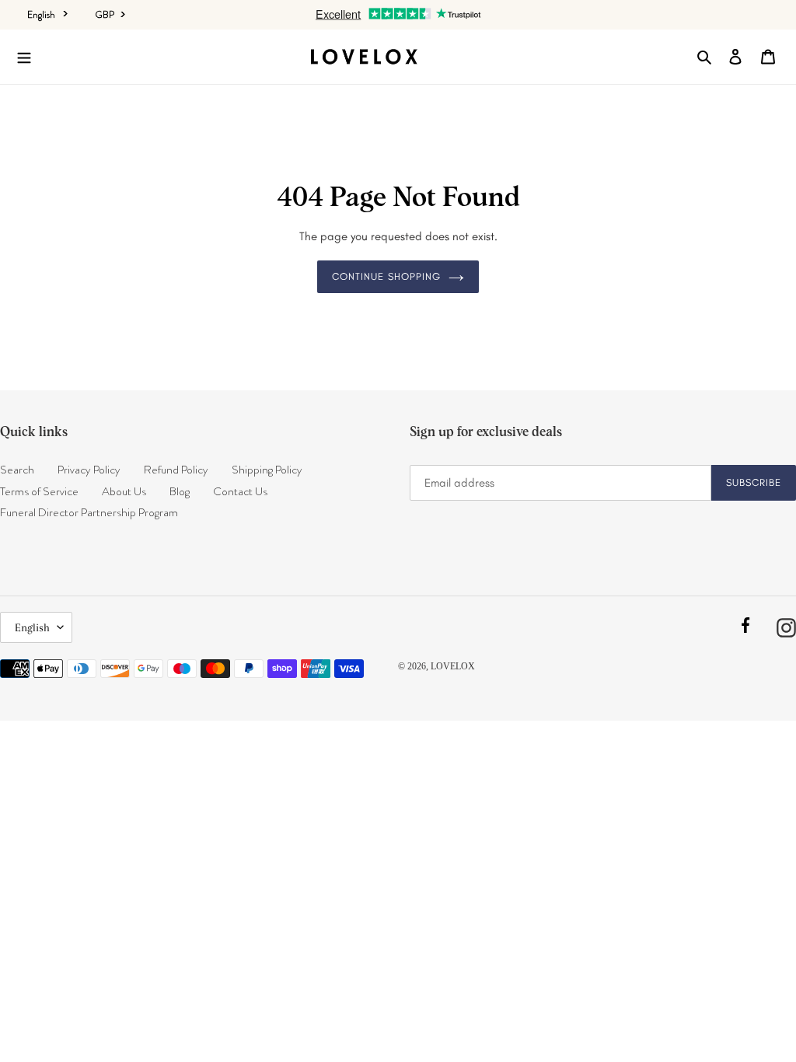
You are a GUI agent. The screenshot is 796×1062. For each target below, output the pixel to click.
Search (17, 469)
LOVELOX (453, 666)
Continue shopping (387, 276)
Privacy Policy (89, 469)
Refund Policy (176, 469)
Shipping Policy (267, 469)
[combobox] (47, 14)
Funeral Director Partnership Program (89, 512)
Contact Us (240, 491)
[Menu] (24, 56)
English (41, 15)
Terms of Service (39, 491)
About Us (124, 491)
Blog (179, 491)
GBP (105, 15)
